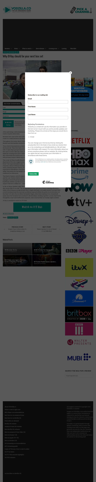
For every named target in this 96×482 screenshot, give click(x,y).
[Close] (70, 72)
